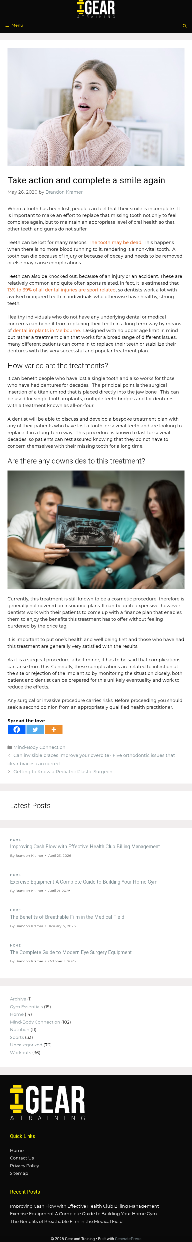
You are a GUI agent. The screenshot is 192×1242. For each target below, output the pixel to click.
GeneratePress (128, 1238)
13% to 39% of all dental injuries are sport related (62, 290)
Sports (17, 1037)
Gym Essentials (26, 1006)
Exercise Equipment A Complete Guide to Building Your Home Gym (84, 882)
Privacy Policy (24, 1165)
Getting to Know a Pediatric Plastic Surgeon (63, 771)
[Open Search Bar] (184, 26)
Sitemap (19, 1173)
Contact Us (22, 1157)
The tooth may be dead (115, 242)
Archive (18, 998)
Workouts (20, 1052)
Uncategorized (26, 1044)
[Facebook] (17, 729)
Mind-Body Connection (40, 747)
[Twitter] (35, 729)
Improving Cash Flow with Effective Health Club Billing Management (85, 846)
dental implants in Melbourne (46, 330)
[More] (53, 729)
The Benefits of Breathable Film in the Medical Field (67, 917)
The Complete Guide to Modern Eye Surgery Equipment (71, 952)
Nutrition (20, 1029)
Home (15, 840)
